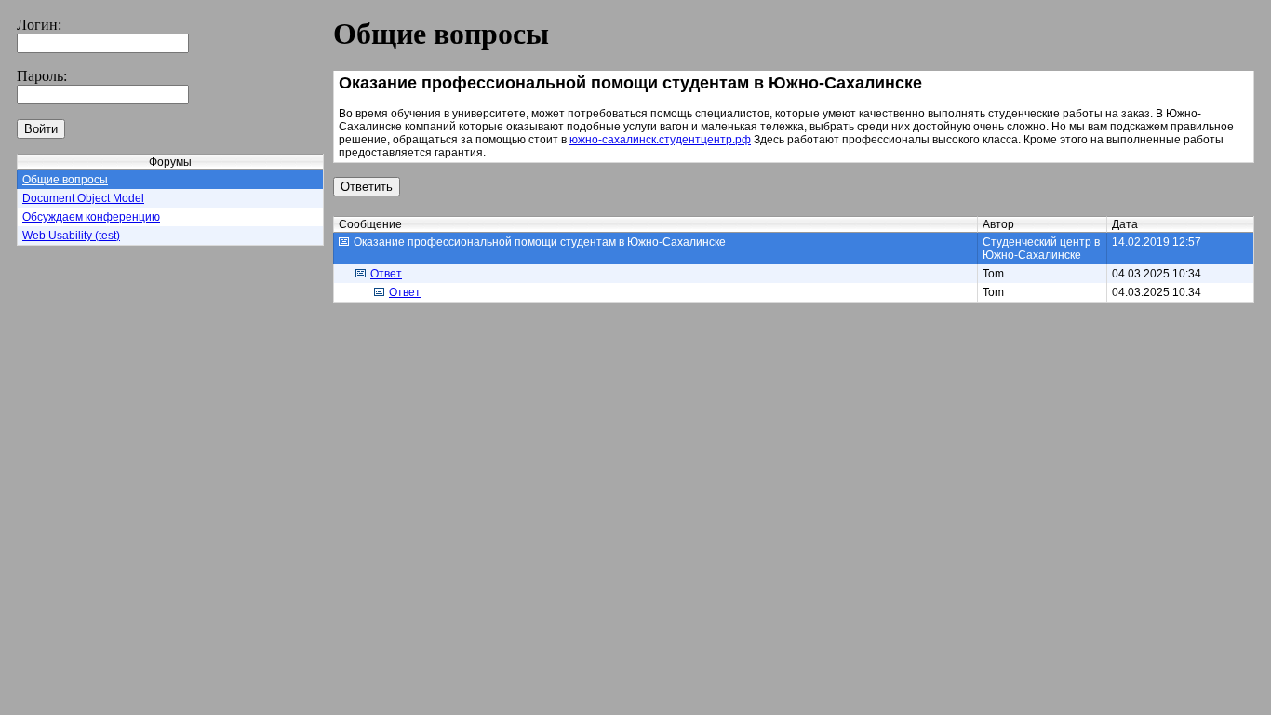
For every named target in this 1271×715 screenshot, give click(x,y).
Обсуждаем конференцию (91, 216)
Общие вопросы (65, 179)
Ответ (386, 273)
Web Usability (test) (71, 235)
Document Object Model (83, 198)
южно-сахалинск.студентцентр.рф (660, 139)
